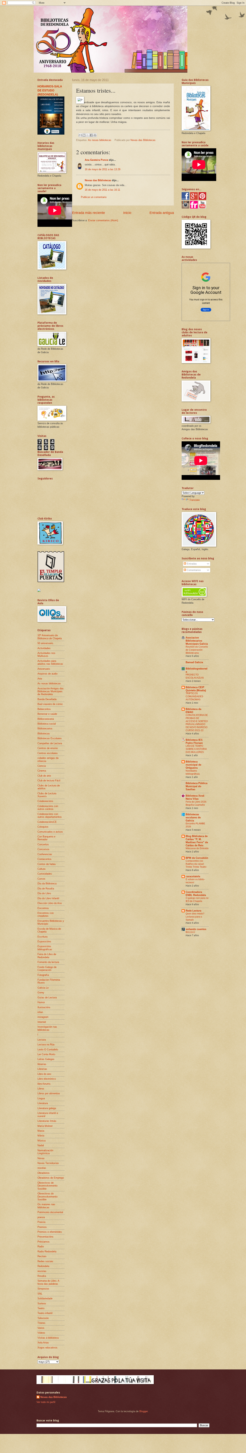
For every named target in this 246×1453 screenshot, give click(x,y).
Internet (41, 1022)
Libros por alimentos (48, 1093)
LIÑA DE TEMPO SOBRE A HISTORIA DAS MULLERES (196, 749)
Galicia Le (43, 987)
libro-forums (44, 1083)
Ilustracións (43, 1007)
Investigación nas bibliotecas (47, 1028)
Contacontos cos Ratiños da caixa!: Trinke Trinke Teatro (196, 864)
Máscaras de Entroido (197, 848)
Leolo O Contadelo (47, 1049)
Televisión (43, 1318)
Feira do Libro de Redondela (46, 956)
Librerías (42, 1069)
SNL (39, 1293)
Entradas (191, 563)
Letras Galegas (45, 1059)
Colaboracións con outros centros (47, 807)
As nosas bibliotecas (99, 140)
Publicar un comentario (93, 197)
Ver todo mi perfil (46, 1402)
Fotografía (43, 975)
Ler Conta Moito (46, 1054)
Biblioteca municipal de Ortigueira (193, 764)
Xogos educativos (47, 1347)
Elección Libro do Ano (49, 903)
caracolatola (193, 876)
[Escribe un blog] (84, 135)
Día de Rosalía (45, 888)
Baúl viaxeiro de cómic (50, 704)
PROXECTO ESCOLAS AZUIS (195, 676)
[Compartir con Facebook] (91, 135)
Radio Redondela (46, 1251)
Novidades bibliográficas (193, 772)
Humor (41, 1002)
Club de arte (44, 775)
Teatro (40, 1308)
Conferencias (44, 854)
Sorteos (41, 1303)
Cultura (41, 868)
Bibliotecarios (44, 728)
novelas (41, 1167)
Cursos (41, 878)
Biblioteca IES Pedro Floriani (194, 741)
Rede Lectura (193, 910)
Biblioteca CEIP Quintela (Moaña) (196, 689)
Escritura (42, 936)
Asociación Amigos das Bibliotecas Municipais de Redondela (50, 691)
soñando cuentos (196, 929)
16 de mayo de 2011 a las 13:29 (102, 169)
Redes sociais (45, 1261)
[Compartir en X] (88, 135)
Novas (41, 1158)
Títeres (41, 1322)
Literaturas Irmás (46, 1120)
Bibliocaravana (45, 718)
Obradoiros (43, 1172)
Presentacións (45, 1236)
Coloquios (42, 826)
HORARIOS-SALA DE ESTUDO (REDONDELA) (49, 90)
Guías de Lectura (47, 997)
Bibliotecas (43, 733)
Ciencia (41, 765)
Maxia (40, 1130)
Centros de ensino (47, 748)
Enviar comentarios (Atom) (103, 220)
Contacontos (44, 859)
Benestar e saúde (47, 713)
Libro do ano (44, 1074)
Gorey (40, 992)
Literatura (42, 1103)
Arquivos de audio (47, 673)
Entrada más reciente (88, 213)
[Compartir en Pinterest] (95, 135)
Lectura (41, 1039)
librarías (41, 1064)
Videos (41, 1332)
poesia (41, 1217)
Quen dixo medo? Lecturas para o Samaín (195, 916)
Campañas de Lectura (49, 743)
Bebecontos (44, 709)
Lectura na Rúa (45, 1044)
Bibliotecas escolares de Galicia (193, 817)
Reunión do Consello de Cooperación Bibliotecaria (197, 649)
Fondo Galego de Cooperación (47, 968)
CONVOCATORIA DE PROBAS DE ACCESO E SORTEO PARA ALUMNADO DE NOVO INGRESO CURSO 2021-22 (197, 723)
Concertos (43, 844)
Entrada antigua (162, 213)
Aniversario (43, 668)
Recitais (42, 1256)
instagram (42, 1017)
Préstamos (43, 1241)
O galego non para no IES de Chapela (197, 899)
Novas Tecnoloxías (48, 1163)
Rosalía (41, 1276)
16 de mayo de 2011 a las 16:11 (102, 189)
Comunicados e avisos (50, 831)
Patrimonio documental (50, 1212)
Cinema (41, 770)
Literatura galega (46, 1108)
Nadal (40, 1145)
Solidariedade (44, 1298)
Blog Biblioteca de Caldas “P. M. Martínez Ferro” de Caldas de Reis (197, 841)
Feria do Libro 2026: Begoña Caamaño (196, 803)
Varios (40, 1327)
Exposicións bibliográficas (44, 948)
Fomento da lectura (48, 962)
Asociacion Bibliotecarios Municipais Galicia (197, 640)
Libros (40, 1088)
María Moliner (45, 1126)
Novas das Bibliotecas (98, 180)
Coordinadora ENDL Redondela (196, 894)
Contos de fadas (46, 864)
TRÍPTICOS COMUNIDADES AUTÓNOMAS (194, 696)
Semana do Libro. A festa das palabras (48, 1282)
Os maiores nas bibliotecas (46, 1206)
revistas (41, 1271)
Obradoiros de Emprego (50, 1177)
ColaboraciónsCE (47, 821)
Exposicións (44, 941)
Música (41, 1140)
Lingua (41, 1098)
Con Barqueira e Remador (46, 838)
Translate (194, 500)
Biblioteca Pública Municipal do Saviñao (196, 786)
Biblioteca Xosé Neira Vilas (195, 797)
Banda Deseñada (47, 699)
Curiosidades (44, 873)
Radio (40, 1246)
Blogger (143, 1411)
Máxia (40, 1135)
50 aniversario (45, 643)
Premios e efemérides (49, 1231)
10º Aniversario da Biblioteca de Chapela (49, 637)
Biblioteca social (46, 723)
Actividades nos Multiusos (46, 654)
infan (40, 1012)
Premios (42, 1227)
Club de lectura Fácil (48, 780)
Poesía (41, 1222)
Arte (39, 678)
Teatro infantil (44, 1313)
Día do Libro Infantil (48, 898)
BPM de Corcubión (197, 857)
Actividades (44, 648)
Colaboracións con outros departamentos (49, 815)
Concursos (43, 849)
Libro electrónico (46, 1078)
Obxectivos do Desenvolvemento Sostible (47, 1196)
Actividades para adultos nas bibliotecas (50, 662)
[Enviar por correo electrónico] (80, 135)
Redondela (43, 1266)
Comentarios (193, 570)
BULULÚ (190, 932)
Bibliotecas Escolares (49, 738)
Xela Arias (43, 1342)
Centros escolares (47, 753)
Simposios (43, 1288)
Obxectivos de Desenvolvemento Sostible (47, 1185)
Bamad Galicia (194, 662)
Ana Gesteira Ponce (96, 159)
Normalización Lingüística (45, 1152)
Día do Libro (44, 893)
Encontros (43, 908)
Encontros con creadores (45, 914)
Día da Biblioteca (47, 883)
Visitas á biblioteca (48, 1337)
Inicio (127, 213)
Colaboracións (45, 801)
